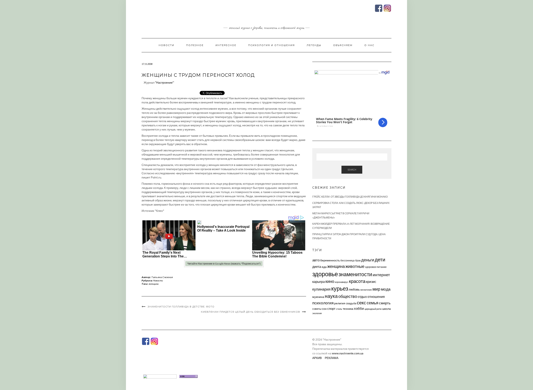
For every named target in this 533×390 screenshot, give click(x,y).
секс (361, 302)
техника (348, 308)
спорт (331, 308)
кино (329, 281)
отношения (376, 296)
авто (316, 260)
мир (376, 289)
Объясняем (342, 45)
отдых (362, 296)
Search (351, 169)
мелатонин (366, 289)
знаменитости (355, 274)
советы (316, 308)
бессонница (347, 260)
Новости (166, 45)
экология (317, 313)
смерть (385, 303)
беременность (330, 260)
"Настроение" (164, 82)
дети (380, 259)
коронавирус (341, 282)
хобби (359, 308)
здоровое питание (376, 266)
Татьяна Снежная (162, 277)
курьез (339, 288)
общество (347, 296)
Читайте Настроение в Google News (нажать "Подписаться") (223, 263)
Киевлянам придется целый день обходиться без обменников (250, 311)
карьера (318, 281)
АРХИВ (317, 358)
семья (372, 302)
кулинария (321, 289)
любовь (354, 289)
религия (339, 303)
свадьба (351, 303)
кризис (371, 281)
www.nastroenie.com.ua (347, 353)
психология (323, 302)
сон (324, 308)
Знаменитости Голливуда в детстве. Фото (181, 306)
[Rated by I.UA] (160, 376)
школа (386, 308)
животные (354, 266)
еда (324, 266)
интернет (381, 274)
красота (357, 281)
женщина (153, 283)
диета (316, 266)
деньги (367, 259)
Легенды (314, 45)
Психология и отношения (271, 45)
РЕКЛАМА (331, 358)
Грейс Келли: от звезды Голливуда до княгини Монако (350, 196)
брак (358, 260)
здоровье (325, 273)
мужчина (318, 296)
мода (386, 289)
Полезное (195, 45)
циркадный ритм (373, 308)
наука (331, 296)
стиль (339, 308)
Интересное (225, 45)
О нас (369, 45)
